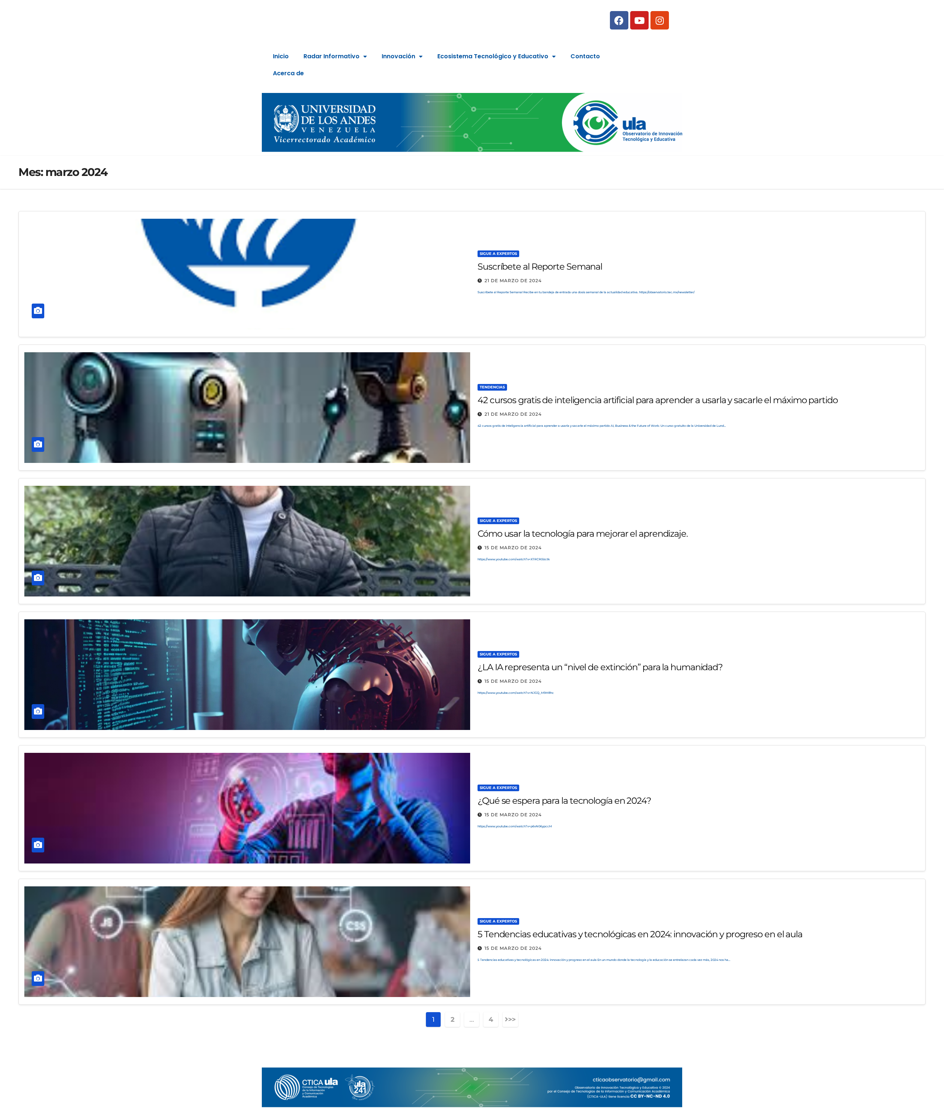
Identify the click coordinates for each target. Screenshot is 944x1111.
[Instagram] (659, 20)
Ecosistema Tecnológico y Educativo (492, 56)
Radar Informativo (331, 56)
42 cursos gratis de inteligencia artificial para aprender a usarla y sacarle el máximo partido (658, 400)
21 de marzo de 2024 (513, 280)
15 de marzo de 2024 (513, 547)
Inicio (281, 56)
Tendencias (492, 387)
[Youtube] (639, 20)
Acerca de (288, 73)
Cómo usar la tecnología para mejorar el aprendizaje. (583, 533)
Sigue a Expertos (498, 253)
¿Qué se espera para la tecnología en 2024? (564, 800)
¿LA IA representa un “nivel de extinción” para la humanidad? (600, 667)
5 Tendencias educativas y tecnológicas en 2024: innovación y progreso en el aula (640, 934)
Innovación (398, 56)
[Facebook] (619, 20)
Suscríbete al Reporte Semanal (540, 266)
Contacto (585, 56)
